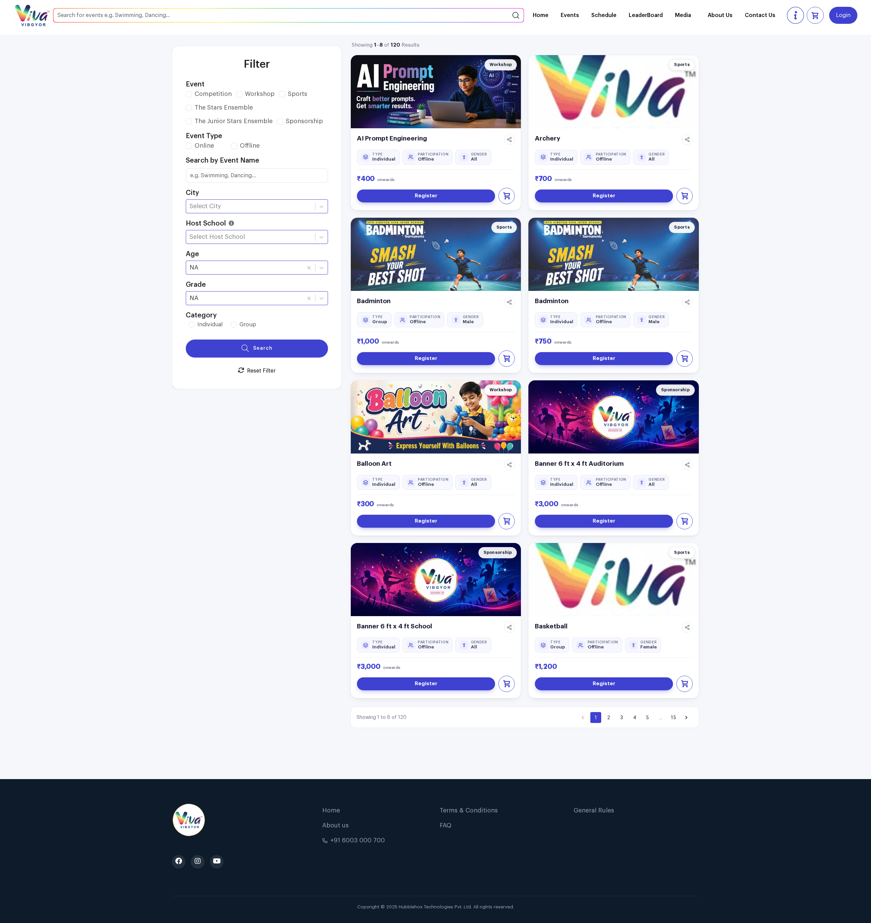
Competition (213, 94)
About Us (720, 15)
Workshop (260, 94)
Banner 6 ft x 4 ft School (394, 626)
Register (426, 195)
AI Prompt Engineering (392, 138)
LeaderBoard (646, 15)
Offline (250, 146)
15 (673, 717)
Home (540, 15)
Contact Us (760, 15)
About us (335, 825)
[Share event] (509, 139)
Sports (297, 94)
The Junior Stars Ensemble (234, 121)
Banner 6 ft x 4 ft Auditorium (579, 463)
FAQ (445, 825)
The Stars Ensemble (224, 107)
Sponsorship (304, 121)
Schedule (604, 15)
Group (248, 324)
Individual (210, 324)
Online (204, 146)
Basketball (551, 626)
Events (570, 15)
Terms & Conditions (469, 810)
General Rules (594, 810)
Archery (547, 138)
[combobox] (190, 206)
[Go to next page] (686, 717)
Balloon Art (374, 463)
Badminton (374, 301)
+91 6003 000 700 (357, 840)
